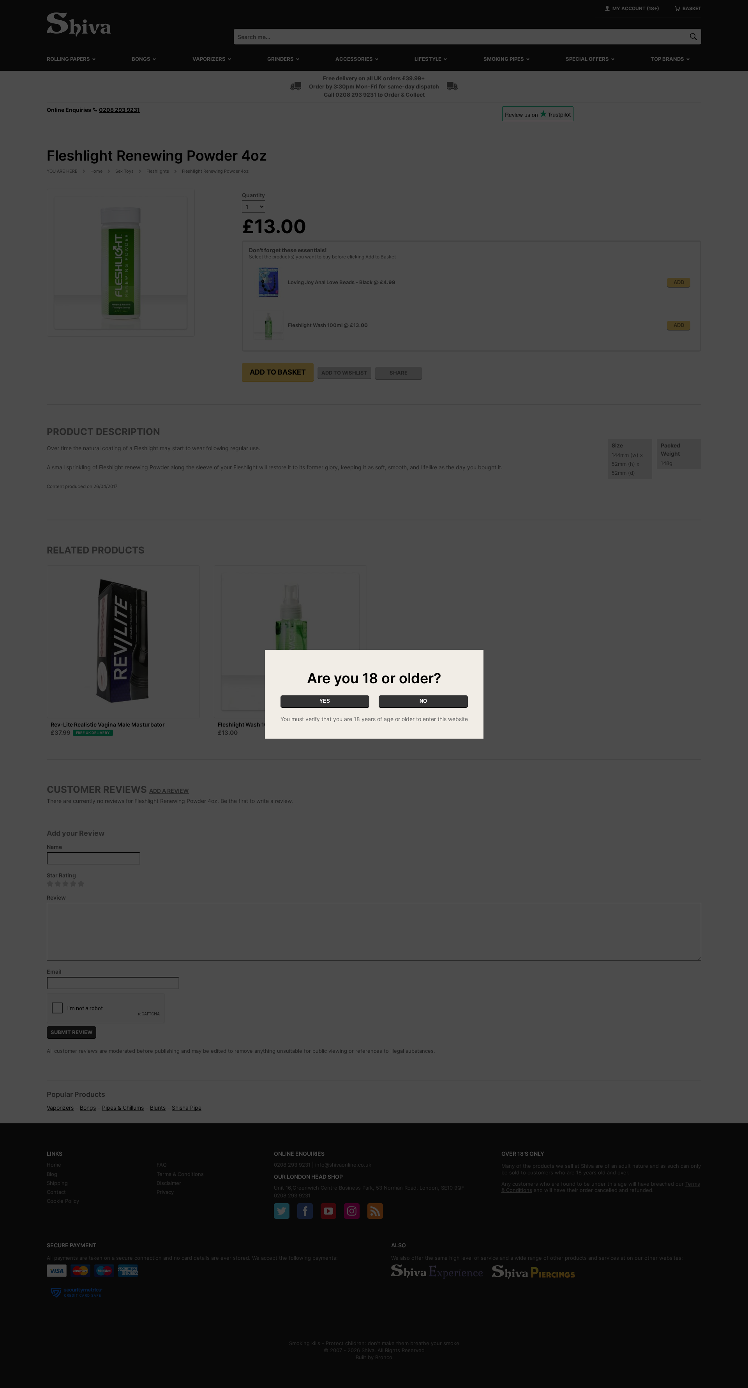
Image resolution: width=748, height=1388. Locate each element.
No (423, 701)
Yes (324, 701)
